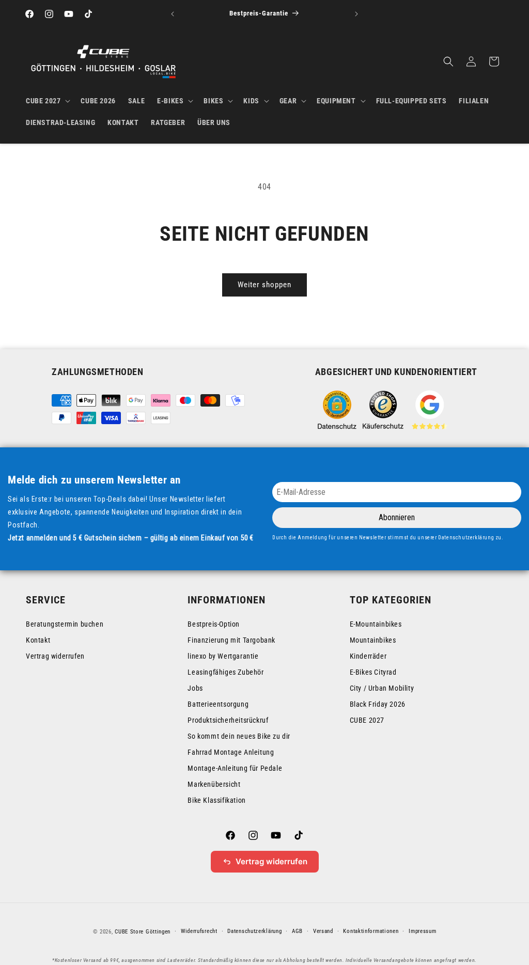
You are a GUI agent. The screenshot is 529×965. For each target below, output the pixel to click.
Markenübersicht (214, 784)
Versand (323, 931)
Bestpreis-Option (214, 624)
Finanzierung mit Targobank (231, 640)
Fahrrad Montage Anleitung (231, 752)
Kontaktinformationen (370, 931)
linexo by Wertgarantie (223, 656)
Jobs (195, 688)
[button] (47, 101)
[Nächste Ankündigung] (356, 14)
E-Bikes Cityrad (373, 672)
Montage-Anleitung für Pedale (235, 768)
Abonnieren (397, 517)
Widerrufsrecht (199, 931)
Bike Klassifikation (216, 800)
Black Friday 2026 (378, 704)
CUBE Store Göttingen (142, 931)
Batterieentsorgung (218, 704)
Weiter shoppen (264, 284)
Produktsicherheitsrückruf (228, 720)
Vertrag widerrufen (55, 656)
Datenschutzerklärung (254, 931)
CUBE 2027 (367, 720)
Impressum (422, 931)
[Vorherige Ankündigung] (172, 14)
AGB (297, 931)
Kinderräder (368, 656)
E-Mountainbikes (376, 624)
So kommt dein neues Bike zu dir (239, 736)
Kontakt (38, 640)
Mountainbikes (373, 640)
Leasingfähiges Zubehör (225, 672)
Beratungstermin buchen (64, 624)
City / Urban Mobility (382, 688)
